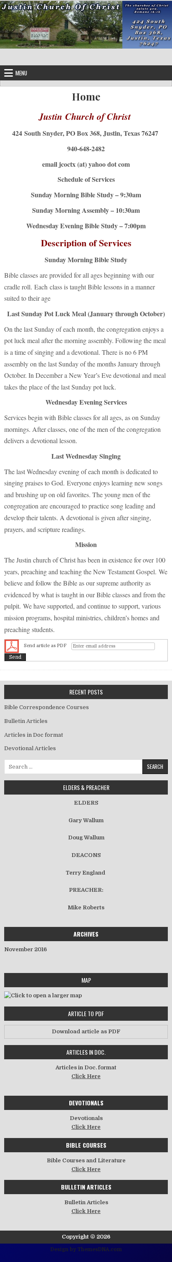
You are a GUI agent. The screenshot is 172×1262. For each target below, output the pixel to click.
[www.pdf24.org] (12, 646)
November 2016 (25, 949)
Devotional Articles (30, 748)
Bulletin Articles (26, 721)
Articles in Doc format (33, 735)
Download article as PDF (86, 1031)
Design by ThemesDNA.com (86, 1249)
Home (86, 96)
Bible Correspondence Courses (46, 707)
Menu (21, 73)
